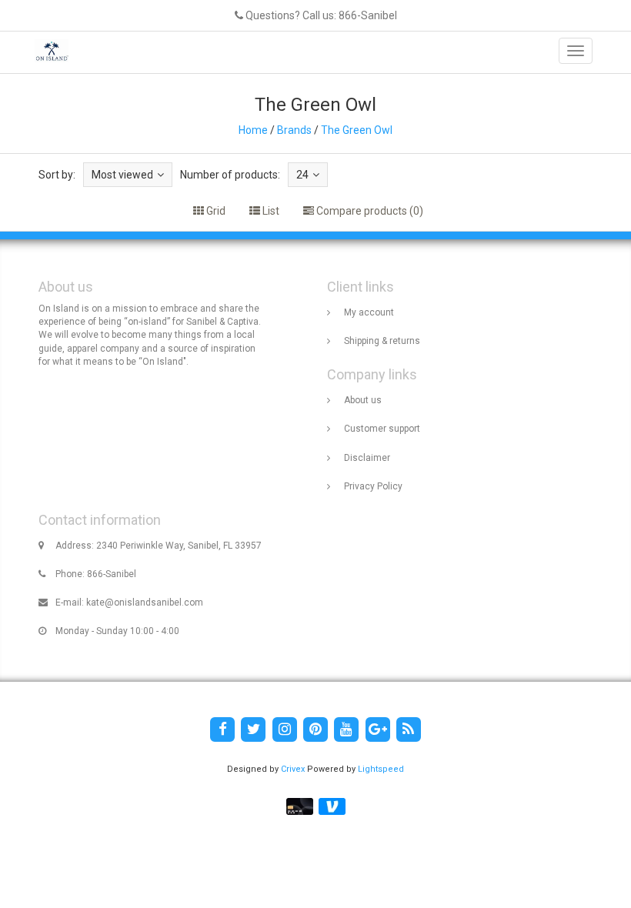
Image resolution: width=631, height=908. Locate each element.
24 (302, 175)
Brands (294, 130)
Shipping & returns (382, 340)
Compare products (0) (368, 211)
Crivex (293, 769)
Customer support (382, 428)
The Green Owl (356, 130)
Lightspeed (381, 769)
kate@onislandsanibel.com (144, 602)
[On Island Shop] (47, 51)
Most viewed (122, 175)
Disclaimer (367, 457)
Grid (214, 211)
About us (363, 400)
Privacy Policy (373, 486)
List (269, 211)
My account (369, 312)
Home (253, 130)
